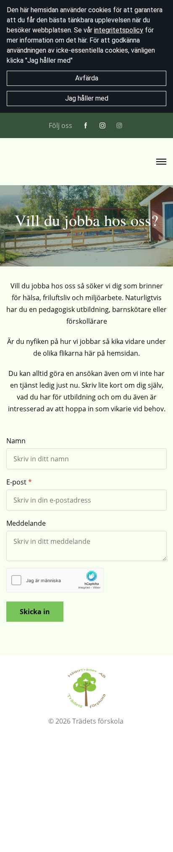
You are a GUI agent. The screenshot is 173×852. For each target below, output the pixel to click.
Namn (16, 440)
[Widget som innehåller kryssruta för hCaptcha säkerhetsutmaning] (55, 580)
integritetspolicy (118, 30)
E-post (16, 482)
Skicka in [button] (35, 611)
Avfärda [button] (86, 78)
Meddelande (26, 523)
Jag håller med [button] (86, 98)
